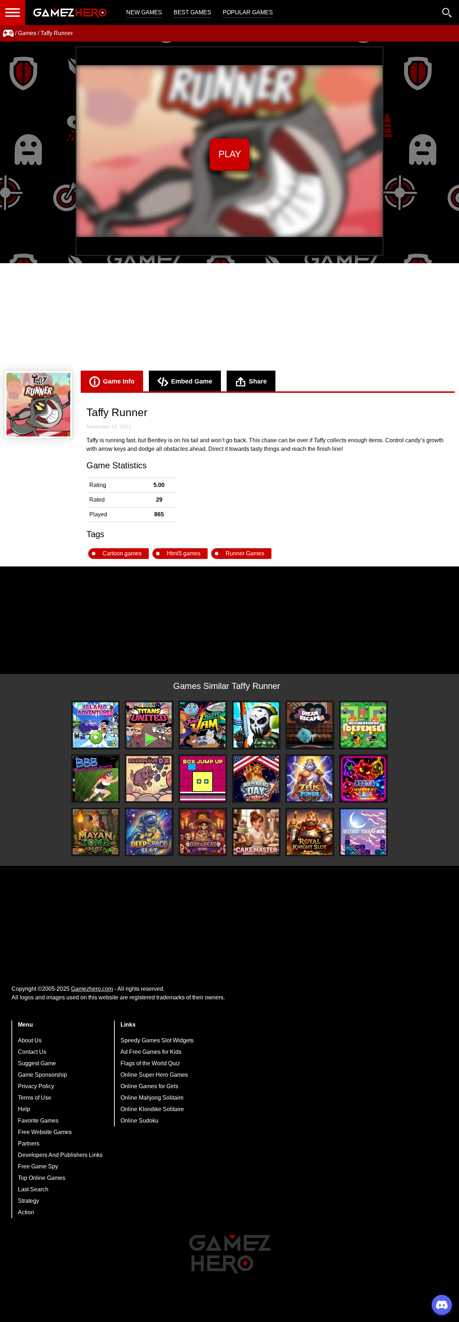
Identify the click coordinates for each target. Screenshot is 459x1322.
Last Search (33, 1189)
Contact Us (32, 1052)
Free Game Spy (38, 1166)
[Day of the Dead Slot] (203, 832)
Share (258, 381)
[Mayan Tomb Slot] (95, 832)
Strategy (28, 1201)
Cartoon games (122, 553)
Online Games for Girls (149, 1086)
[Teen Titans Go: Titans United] (149, 725)
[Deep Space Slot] (149, 832)
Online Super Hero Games (154, 1075)
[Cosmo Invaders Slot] (363, 778)
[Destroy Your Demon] (363, 832)
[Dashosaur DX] (149, 778)
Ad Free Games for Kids (150, 1052)
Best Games (192, 12)
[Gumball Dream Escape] (309, 725)
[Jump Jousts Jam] (203, 725)
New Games (144, 12)
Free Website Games (45, 1132)
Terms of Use (34, 1098)
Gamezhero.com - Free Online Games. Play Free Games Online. (70, 12)
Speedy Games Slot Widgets (157, 1040)
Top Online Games (41, 1178)
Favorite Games (38, 1121)
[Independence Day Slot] (256, 778)
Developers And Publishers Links (60, 1155)
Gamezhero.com (92, 989)
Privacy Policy (36, 1086)
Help (24, 1109)
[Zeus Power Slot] (309, 778)
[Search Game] (447, 14)
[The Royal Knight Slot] (309, 832)
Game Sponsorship (42, 1075)
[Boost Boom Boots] (95, 778)
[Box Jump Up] (203, 778)
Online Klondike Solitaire (152, 1109)
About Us (30, 1040)
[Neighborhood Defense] (363, 725)
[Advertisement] (229, 317)
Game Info (118, 381)
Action (26, 1212)
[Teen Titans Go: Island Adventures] (95, 725)
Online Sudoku (139, 1121)
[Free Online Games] (8, 33)
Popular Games (248, 12)
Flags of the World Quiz (150, 1063)
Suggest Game (37, 1063)
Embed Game (191, 381)
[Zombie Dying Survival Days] (256, 725)
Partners (28, 1143)
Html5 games (183, 553)
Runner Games (245, 553)
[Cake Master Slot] (256, 832)
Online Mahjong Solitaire (152, 1098)
